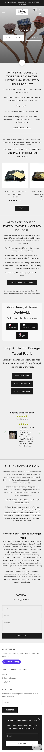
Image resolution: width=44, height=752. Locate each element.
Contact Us (6, 682)
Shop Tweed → (22, 106)
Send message (22, 636)
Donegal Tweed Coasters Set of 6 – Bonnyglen (15, 193)
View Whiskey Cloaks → (22, 127)
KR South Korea (29, 327)
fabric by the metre (32, 291)
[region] (22, 34)
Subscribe (22, 744)
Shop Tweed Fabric (22, 376)
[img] (22, 416)
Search (4, 674)
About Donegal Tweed (22, 391)
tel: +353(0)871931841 (22, 600)
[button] (35, 9)
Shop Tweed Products (22, 383)
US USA (22, 336)
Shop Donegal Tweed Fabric (22, 282)
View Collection (13, 38)
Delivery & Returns (9, 678)
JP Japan (12, 327)
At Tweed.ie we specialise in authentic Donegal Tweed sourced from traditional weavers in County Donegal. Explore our (22, 510)
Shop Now (33, 38)
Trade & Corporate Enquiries (14, 669)
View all (22, 208)
